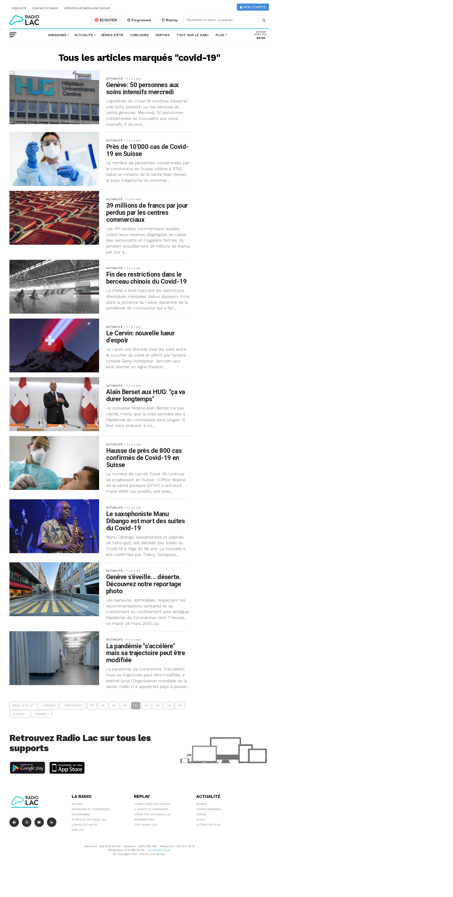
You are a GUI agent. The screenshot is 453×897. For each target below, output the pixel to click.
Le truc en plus (208, 824)
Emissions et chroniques (91, 809)
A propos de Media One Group (87, 8)
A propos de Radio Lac (89, 819)
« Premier (48, 705)
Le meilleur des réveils (152, 804)
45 (180, 705)
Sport (201, 819)
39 (114, 705)
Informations (144, 819)
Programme (140, 20)
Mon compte (254, 7)
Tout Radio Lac (145, 824)
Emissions (57, 35)
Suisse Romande (208, 809)
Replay (171, 20)
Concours (139, 35)
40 (125, 705)
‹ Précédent (73, 705)
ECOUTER (108, 20)
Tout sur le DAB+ (192, 35)
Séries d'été (112, 35)
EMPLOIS (78, 830)
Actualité (83, 35)
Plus (220, 35)
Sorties (162, 35)
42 (146, 705)
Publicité (19, 8)
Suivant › (20, 714)
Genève (201, 804)
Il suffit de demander (151, 809)
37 (92, 705)
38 (103, 705)
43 (157, 705)
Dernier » (41, 714)
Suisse (201, 814)
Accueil (77, 804)
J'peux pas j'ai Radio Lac (152, 814)
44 (169, 705)
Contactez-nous (45, 8)
